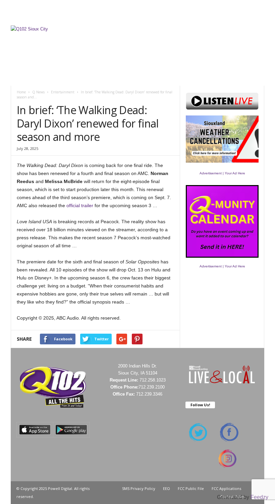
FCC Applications (226, 488)
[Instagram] (238, 18)
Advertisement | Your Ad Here (222, 173)
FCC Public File (191, 488)
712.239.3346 (149, 394)
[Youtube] (259, 18)
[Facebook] (228, 18)
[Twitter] (249, 18)
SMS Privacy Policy (138, 488)
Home (21, 92)
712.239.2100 (152, 387)
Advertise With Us (186, 8)
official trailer (79, 205)
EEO (166, 488)
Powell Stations (142, 8)
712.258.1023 (153, 380)
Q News (38, 92)
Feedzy (259, 497)
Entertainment (62, 92)
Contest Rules (223, 8)
